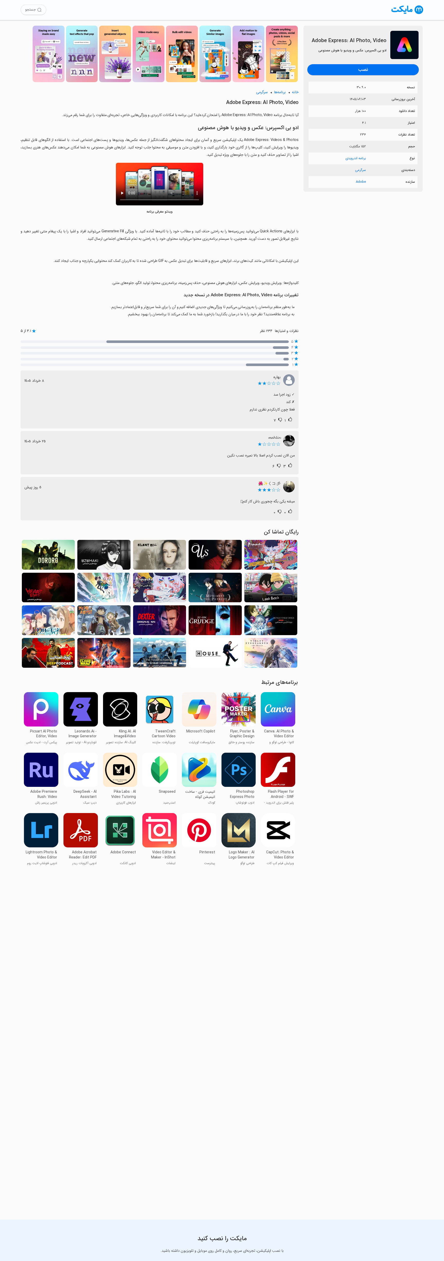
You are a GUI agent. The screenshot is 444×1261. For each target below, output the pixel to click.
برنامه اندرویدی (355, 158)
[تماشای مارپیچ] (103, 556)
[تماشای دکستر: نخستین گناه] (159, 621)
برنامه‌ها (280, 92)
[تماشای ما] (215, 556)
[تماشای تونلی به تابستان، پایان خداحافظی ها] (159, 654)
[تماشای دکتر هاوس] (215, 654)
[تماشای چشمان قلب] (48, 589)
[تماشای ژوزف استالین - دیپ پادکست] (48, 654)
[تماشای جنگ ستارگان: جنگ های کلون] (103, 654)
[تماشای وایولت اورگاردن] (270, 654)
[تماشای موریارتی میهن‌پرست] (215, 589)
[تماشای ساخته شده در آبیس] (103, 621)
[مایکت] (407, 14)
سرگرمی (360, 170)
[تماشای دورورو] (48, 556)
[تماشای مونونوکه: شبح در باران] (159, 589)
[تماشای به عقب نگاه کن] (270, 589)
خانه (295, 92)
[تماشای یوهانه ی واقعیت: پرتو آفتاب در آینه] (48, 621)
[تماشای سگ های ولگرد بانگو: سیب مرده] (270, 621)
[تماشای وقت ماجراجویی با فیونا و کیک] (103, 589)
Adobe (361, 182)
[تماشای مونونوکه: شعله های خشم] (270, 556)
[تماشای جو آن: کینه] (215, 621)
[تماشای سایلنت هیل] (159, 556)
